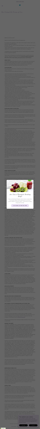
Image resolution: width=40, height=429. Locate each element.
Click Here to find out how (20, 205)
